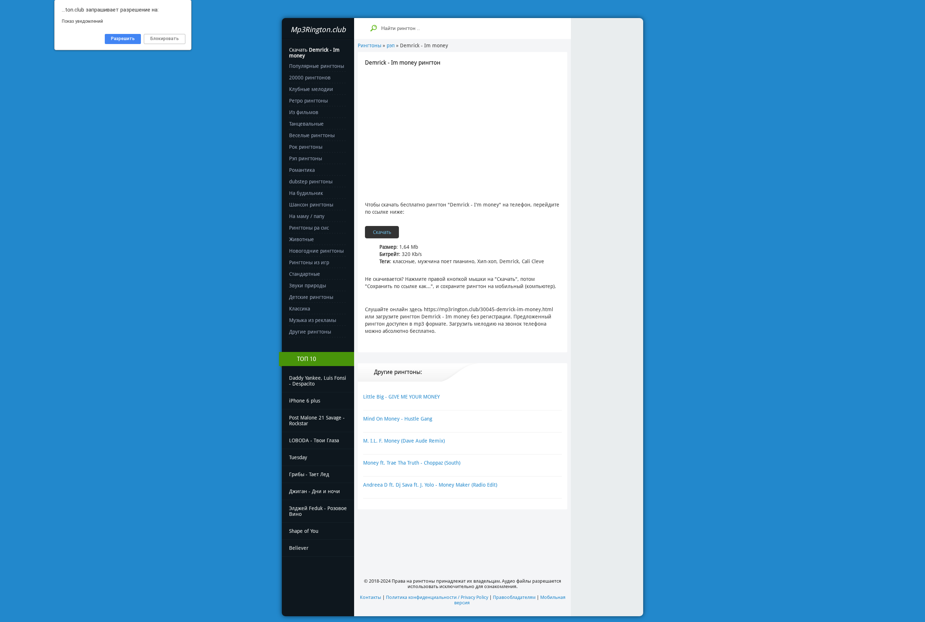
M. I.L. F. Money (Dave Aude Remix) (404, 441)
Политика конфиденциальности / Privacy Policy (437, 597)
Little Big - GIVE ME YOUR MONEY (401, 397)
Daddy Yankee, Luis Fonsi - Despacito (317, 381)
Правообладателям (514, 597)
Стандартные (304, 274)
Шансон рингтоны (311, 205)
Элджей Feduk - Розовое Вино (318, 511)
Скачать (382, 232)
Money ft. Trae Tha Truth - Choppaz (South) (411, 463)
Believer (299, 548)
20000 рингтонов (310, 78)
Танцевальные (306, 124)
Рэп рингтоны (305, 158)
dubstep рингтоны (310, 181)
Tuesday (298, 457)
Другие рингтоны (310, 332)
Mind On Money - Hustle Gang (397, 419)
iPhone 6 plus (304, 401)
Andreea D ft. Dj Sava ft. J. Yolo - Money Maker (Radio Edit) (430, 485)
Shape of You (303, 531)
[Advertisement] (462, 125)
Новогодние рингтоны (316, 251)
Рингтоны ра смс (309, 228)
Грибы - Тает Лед (309, 474)
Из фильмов (303, 112)
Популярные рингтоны (316, 66)
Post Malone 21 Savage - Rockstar (317, 420)
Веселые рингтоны (312, 135)
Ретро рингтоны (308, 101)
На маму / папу (306, 216)
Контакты (370, 597)
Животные (301, 239)
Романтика (302, 170)
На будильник (306, 193)
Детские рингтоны (311, 297)
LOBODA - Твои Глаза (314, 440)
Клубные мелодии (311, 89)
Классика (299, 309)
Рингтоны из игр (309, 262)
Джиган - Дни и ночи (314, 491)
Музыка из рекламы (312, 320)
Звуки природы (307, 285)
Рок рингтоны (305, 147)
